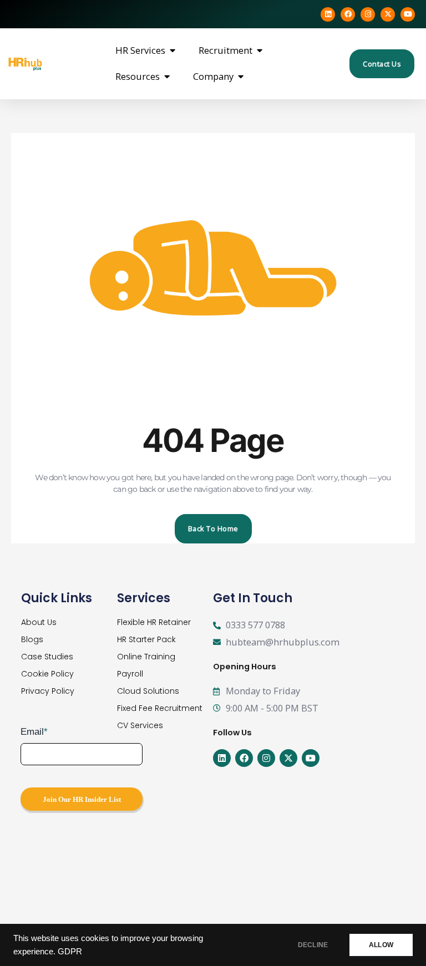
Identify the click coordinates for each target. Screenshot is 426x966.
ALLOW (381, 945)
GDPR (70, 951)
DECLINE (313, 945)
